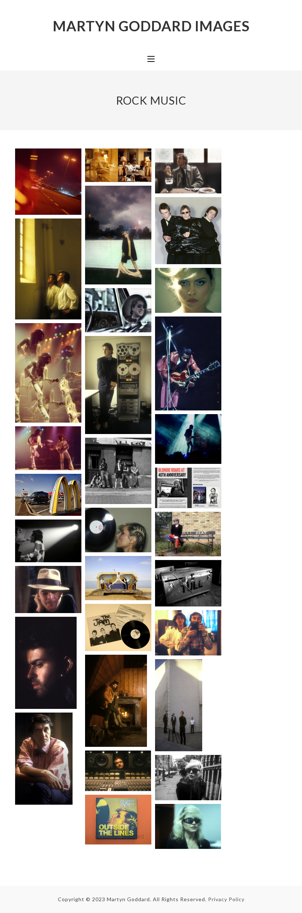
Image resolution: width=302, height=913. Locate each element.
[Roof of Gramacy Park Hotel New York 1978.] (118, 234)
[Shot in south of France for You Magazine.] (48, 268)
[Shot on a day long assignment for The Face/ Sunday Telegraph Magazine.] (118, 384)
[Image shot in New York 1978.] (118, 529)
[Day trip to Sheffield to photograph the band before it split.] (178, 704)
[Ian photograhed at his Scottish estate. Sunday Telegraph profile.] (116, 700)
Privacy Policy (226, 899)
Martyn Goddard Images (151, 25)
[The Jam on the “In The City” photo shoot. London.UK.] (188, 230)
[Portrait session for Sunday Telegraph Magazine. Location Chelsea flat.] (44, 758)
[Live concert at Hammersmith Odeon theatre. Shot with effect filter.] (48, 372)
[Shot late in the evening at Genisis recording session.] (118, 770)
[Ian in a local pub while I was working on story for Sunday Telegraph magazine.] (48, 589)
